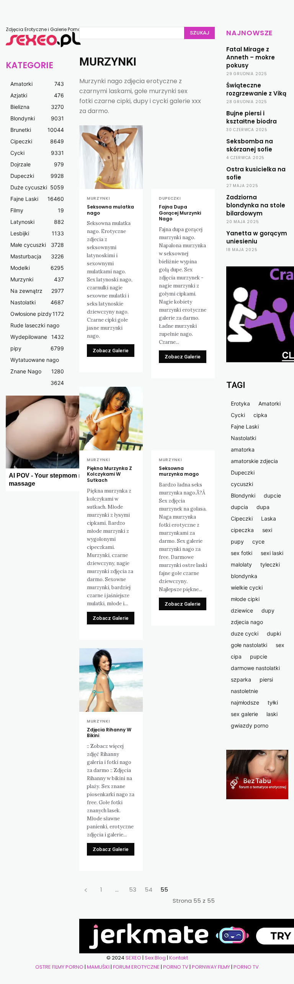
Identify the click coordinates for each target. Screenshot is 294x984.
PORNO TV (175, 967)
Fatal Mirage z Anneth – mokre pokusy (250, 57)
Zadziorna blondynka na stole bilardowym (255, 205)
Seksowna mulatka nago (110, 210)
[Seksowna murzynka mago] (183, 418)
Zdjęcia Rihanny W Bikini (109, 732)
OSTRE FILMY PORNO (59, 967)
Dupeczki (170, 198)
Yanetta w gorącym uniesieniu (256, 237)
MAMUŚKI (99, 967)
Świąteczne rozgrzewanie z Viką (256, 89)
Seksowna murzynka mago (179, 471)
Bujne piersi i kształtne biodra (251, 117)
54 (148, 889)
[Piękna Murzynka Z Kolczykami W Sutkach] (111, 418)
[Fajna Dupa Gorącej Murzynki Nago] (183, 157)
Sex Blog (155, 957)
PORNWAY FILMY (211, 967)
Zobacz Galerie (111, 350)
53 (132, 889)
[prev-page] (85, 889)
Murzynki (98, 198)
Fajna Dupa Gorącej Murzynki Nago (180, 213)
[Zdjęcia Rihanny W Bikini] (111, 680)
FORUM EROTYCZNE (136, 967)
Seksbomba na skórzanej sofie (249, 145)
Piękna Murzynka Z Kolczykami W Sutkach (109, 474)
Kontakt (178, 957)
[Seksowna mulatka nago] (111, 157)
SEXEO (133, 957)
